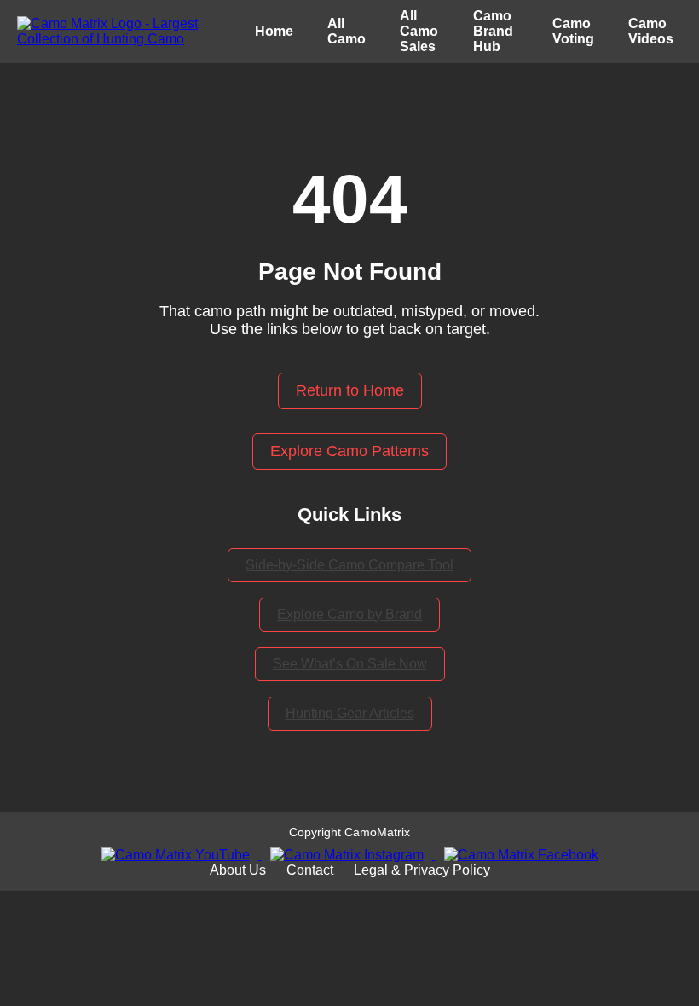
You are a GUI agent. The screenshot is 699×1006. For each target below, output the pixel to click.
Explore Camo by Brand (349, 614)
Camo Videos (650, 31)
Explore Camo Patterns (349, 451)
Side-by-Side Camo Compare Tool (349, 565)
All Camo (346, 31)
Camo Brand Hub (493, 31)
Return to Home (350, 390)
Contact (309, 870)
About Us (238, 870)
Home (274, 31)
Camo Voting (573, 31)
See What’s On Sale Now (350, 663)
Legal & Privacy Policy (422, 870)
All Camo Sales (419, 31)
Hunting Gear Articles (350, 713)
